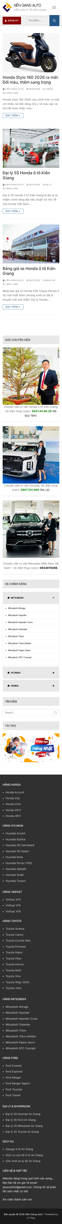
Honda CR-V (13, 812)
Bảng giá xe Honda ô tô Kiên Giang (29, 273)
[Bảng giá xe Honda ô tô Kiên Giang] (31, 246)
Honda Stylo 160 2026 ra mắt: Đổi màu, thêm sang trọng (31, 82)
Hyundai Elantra (15, 841)
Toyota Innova (14, 966)
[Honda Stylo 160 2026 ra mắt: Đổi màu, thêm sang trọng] (31, 54)
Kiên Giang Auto (25, 6)
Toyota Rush (13, 972)
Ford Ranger (13, 1079)
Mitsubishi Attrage (16, 610)
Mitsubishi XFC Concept (19, 659)
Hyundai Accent (15, 835)
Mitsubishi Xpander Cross (20, 624)
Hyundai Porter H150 (19, 865)
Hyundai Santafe (16, 871)
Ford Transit (13, 1097)
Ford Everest (13, 1068)
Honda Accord (15, 794)
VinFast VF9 (13, 913)
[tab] (31, 600)
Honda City (13, 800)
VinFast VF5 (13, 907)
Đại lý (48, 187)
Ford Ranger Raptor (18, 1085)
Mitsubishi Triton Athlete (19, 645)
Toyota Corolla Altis (18, 943)
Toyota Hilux (13, 960)
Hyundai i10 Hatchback (20, 847)
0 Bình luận (11, 95)
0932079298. (49, 570)
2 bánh (49, 91)
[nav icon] (54, 8)
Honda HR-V (13, 818)
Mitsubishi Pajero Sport (19, 652)
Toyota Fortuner (16, 949)
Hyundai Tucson (16, 883)
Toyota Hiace (14, 954)
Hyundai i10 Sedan (17, 853)
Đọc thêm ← (13, 117)
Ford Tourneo (14, 1091)
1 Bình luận (11, 191)
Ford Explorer (14, 1074)
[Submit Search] (54, 22)
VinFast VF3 (13, 902)
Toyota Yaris (13, 990)
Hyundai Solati (15, 877)
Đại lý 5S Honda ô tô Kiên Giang (26, 178)
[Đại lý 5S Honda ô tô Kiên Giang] (31, 150)
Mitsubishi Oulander (17, 631)
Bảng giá (50, 282)
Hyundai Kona (14, 859)
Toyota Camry (14, 937)
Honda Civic (13, 806)
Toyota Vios (13, 978)
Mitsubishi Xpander (17, 617)
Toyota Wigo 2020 (17, 984)
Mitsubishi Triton (16, 638)
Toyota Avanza (15, 931)
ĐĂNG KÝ (13, 23)
